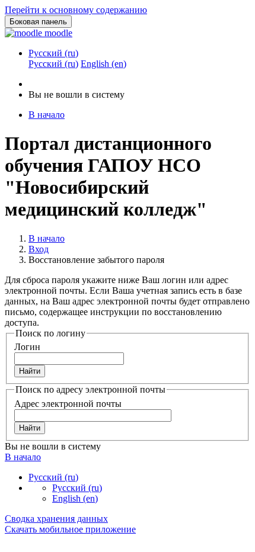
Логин (27, 347)
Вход (38, 249)
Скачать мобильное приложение (70, 529)
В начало (46, 238)
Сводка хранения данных (56, 519)
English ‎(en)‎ (75, 498)
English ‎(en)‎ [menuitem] (103, 64)
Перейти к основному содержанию (76, 10)
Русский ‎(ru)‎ (53, 53)
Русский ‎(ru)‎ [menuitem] (53, 64)
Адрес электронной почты (68, 404)
